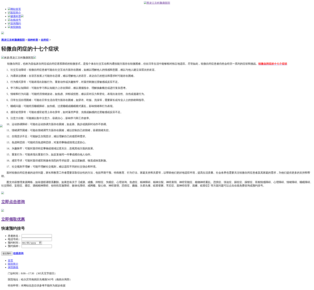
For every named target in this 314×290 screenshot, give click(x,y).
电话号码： (14, 239)
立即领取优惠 (13, 219)
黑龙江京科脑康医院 (13, 39)
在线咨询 (18, 253)
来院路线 (15, 27)
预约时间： (14, 242)
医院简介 (15, 12)
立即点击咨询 (13, 202)
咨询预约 (15, 23)
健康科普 (15, 16)
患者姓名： (14, 235)
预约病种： (14, 246)
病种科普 (33, 39)
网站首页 (15, 9)
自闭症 (45, 39)
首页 (10, 260)
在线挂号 (15, 19)
